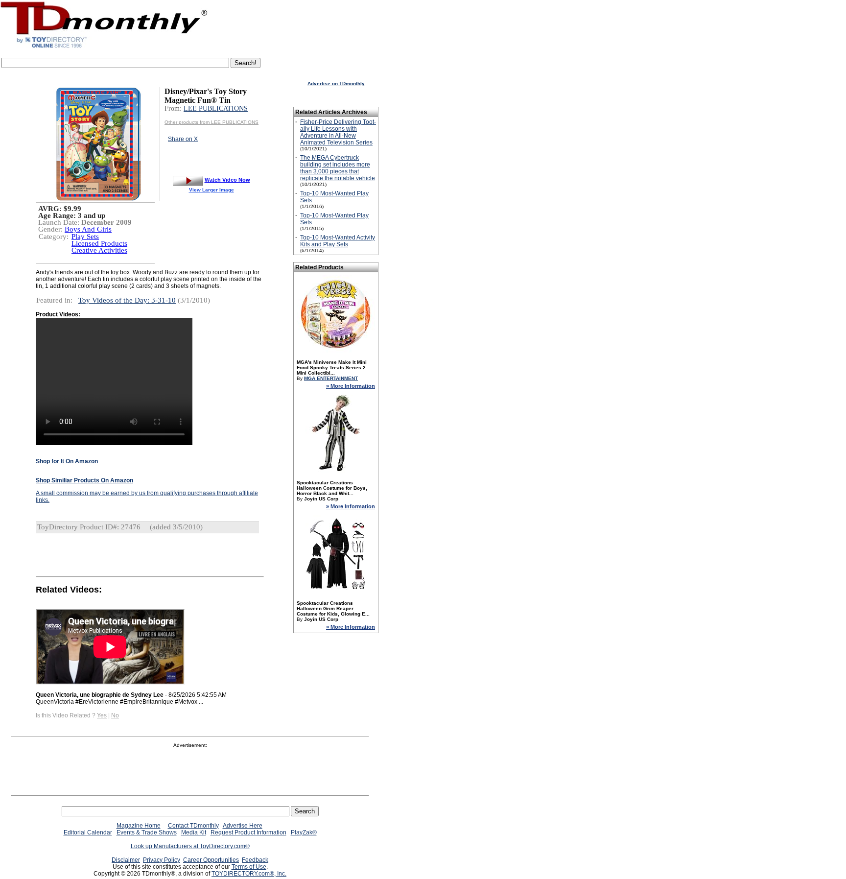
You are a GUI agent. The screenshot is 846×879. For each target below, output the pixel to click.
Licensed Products (99, 243)
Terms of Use (249, 866)
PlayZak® (304, 832)
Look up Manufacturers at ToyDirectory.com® (190, 846)
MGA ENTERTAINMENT (331, 378)
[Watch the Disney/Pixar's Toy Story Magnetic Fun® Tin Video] (188, 180)
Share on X (183, 139)
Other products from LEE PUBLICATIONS (211, 122)
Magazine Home (139, 825)
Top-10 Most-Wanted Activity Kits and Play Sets (337, 241)
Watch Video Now (227, 180)
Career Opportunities (211, 859)
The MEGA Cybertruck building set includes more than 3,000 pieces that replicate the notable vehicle (337, 168)
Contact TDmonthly (193, 825)
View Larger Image (211, 189)
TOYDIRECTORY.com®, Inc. (249, 873)
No (115, 715)
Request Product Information (248, 832)
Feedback (255, 859)
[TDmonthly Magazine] (104, 47)
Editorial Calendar (88, 832)
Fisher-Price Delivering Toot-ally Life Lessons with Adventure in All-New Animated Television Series (338, 132)
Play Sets (85, 236)
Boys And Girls (88, 229)
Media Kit (193, 832)
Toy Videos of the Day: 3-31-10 (127, 300)
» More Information (350, 386)
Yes (102, 715)
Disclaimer (126, 859)
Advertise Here (242, 825)
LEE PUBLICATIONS (216, 108)
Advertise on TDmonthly (336, 83)
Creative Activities (99, 250)
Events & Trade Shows (147, 832)
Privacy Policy (161, 859)
